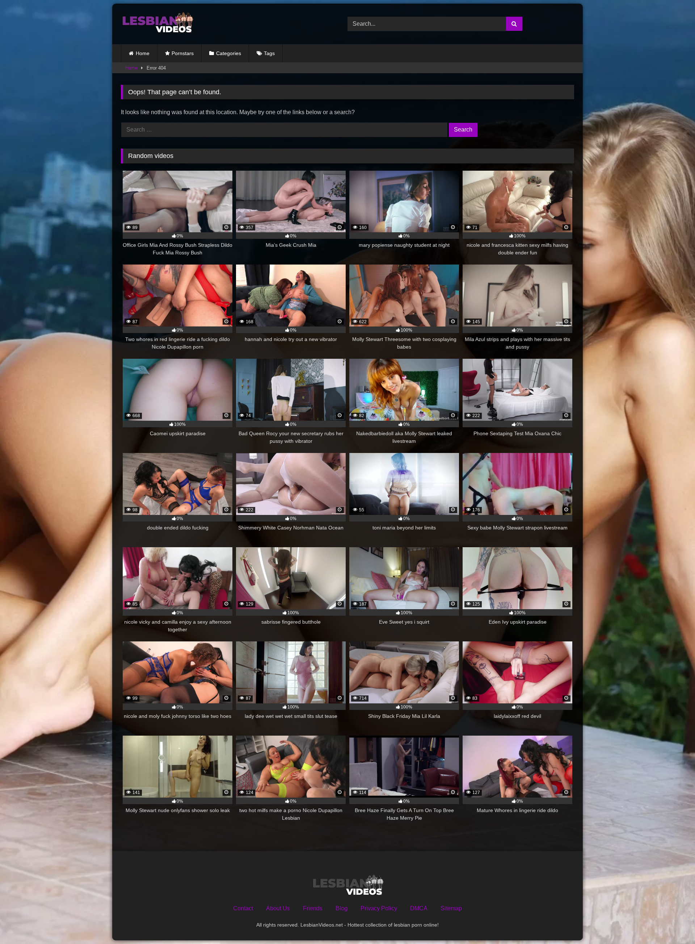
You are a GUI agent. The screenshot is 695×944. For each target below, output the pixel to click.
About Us (278, 908)
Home (142, 53)
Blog (342, 908)
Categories (228, 53)
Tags (269, 53)
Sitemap (451, 908)
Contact (243, 908)
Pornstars (183, 53)
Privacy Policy (379, 908)
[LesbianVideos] (157, 24)
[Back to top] (673, 922)
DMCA (418, 908)
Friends (313, 908)
